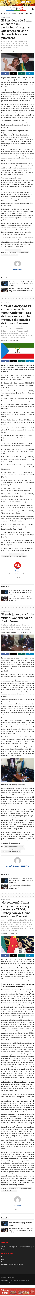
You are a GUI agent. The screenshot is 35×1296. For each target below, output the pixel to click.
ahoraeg (5, 340)
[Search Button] (33, 8)
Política (4, 13)
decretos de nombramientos (16, 554)
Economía (12, 13)
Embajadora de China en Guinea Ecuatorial (20, 1188)
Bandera (3, 1262)
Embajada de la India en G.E (16, 849)
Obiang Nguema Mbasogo (19, 556)
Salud (21, 13)
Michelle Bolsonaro (23, 252)
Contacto (3, 1277)
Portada (3, 17)
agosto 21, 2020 (27, 632)
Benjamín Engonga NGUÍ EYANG (11, 632)
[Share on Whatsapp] (22, 73)
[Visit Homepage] (16, 9)
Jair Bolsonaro (13, 252)
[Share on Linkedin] (30, 73)
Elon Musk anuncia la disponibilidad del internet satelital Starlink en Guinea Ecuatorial (21, 283)
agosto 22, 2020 (14, 340)
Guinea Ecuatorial (6, 556)
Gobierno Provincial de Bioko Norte (11, 851)
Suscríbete (11, 1277)
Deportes (28, 13)
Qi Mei (14, 1190)
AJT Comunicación (20, 1282)
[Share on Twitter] (13, 73)
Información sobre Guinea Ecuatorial (12, 1264)
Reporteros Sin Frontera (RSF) (10, 255)
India (28, 727)
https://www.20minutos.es (13, 250)
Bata (2, 1259)
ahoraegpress (6, 51)
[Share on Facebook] (5, 73)
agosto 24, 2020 (17, 51)
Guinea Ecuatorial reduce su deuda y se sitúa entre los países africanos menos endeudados (21, 290)
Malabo (3, 1257)
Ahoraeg (5, 933)
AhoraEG (7, 1280)
